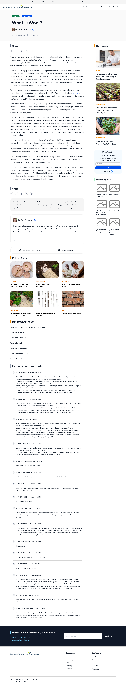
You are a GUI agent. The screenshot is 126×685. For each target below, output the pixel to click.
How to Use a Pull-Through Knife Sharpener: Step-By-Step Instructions (107, 76)
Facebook (95, 669)
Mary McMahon (25, 29)
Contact (94, 660)
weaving (17, 146)
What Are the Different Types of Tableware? (19, 285)
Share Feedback (67, 250)
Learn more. (91, 1)
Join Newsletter (115, 7)
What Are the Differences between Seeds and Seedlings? (106, 110)
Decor (13, 281)
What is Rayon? (114, 211)
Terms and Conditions (25, 682)
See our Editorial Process (31, 250)
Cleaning (65, 281)
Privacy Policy (14, 682)
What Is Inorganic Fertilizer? (43, 285)
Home (98, 70)
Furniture (69, 669)
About (94, 657)
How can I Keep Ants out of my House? (101, 231)
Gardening (40, 281)
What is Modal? (114, 194)
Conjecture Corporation (30, 679)
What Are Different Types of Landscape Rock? (20, 314)
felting (75, 93)
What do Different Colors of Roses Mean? (101, 212)
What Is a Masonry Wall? (71, 313)
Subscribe (108, 167)
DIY (37, 310)
